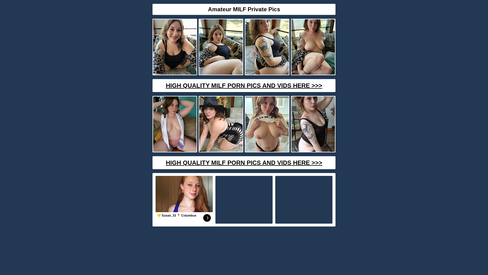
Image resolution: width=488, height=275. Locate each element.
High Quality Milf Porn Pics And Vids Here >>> (244, 85)
